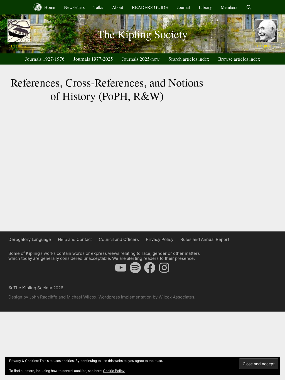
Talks (98, 7)
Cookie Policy (114, 371)
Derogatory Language (29, 239)
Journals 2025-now (140, 59)
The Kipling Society (142, 33)
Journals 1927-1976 (45, 59)
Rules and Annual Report (204, 239)
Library (205, 7)
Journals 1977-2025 (93, 59)
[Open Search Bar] (249, 7)
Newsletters (74, 7)
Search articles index (188, 59)
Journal (183, 7)
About (117, 7)
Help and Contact (75, 239)
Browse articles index (239, 59)
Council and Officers (119, 239)
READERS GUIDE (150, 7)
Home (49, 7)
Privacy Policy (159, 239)
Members (229, 7)
